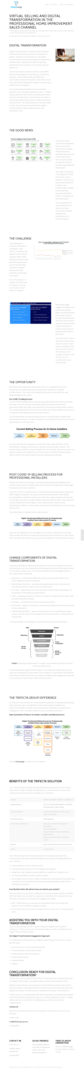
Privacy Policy (38, 1067)
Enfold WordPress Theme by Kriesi (52, 1067)
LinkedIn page (41, 1044)
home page (19, 761)
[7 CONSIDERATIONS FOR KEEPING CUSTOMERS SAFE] (82, 535)
